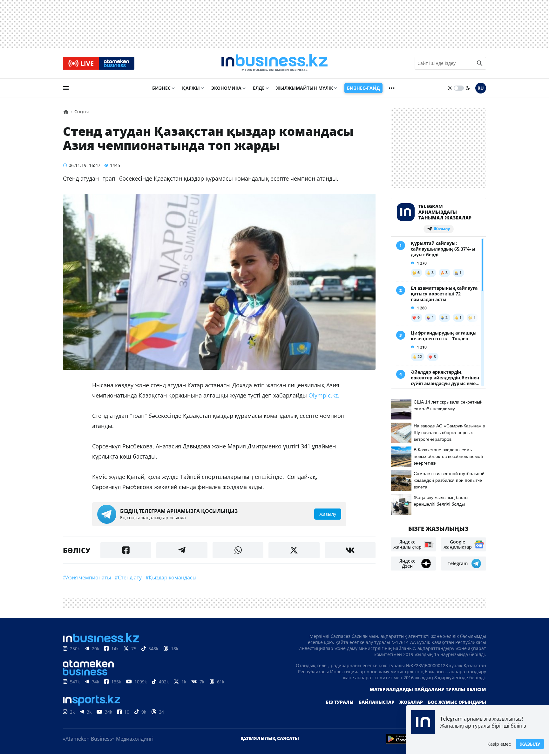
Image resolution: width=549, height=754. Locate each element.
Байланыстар (376, 702)
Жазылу (530, 744)
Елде (259, 88)
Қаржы (191, 88)
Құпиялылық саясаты (270, 738)
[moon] (467, 88)
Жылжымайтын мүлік (304, 88)
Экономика (226, 88)
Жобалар (411, 702)
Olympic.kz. (324, 395)
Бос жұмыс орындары (457, 702)
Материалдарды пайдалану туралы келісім (428, 689)
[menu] (66, 88)
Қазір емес (499, 744)
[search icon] (479, 63)
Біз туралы (340, 702)
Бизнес (161, 88)
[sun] (449, 88)
